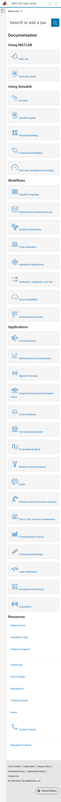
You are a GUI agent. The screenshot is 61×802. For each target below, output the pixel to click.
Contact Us (13, 776)
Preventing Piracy (16, 771)
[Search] (55, 23)
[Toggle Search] (50, 3)
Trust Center (14, 766)
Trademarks (29, 766)
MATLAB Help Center (24, 3)
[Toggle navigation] (14, 11)
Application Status (36, 771)
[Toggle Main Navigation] (56, 3)
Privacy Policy (44, 766)
